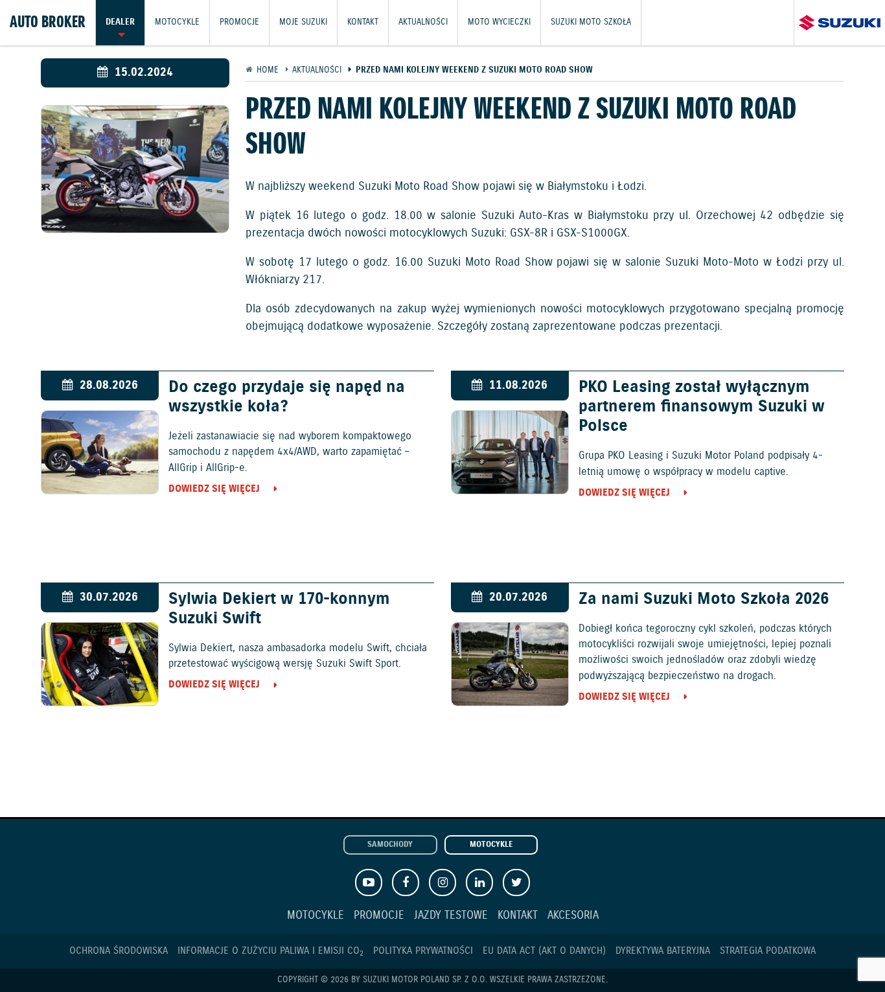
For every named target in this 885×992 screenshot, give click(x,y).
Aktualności (423, 22)
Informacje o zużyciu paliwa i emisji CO (270, 951)
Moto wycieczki (499, 22)
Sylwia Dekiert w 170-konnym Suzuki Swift (279, 609)
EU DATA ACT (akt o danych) (544, 951)
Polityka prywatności (423, 951)
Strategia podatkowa (768, 951)
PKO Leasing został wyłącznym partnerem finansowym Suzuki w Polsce (702, 406)
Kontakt (362, 22)
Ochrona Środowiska (118, 951)
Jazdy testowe (451, 915)
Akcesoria (573, 915)
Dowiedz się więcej (214, 489)
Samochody (390, 845)
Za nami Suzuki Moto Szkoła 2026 (704, 599)
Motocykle (177, 22)
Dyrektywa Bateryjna (662, 951)
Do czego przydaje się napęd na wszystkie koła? (286, 397)
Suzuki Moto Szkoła (591, 22)
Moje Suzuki (303, 22)
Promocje (239, 22)
